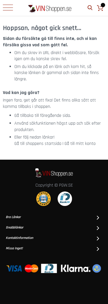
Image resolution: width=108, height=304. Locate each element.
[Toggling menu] (8, 7)
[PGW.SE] (49, 7)
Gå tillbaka (23, 116)
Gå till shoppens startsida (37, 144)
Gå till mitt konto (80, 144)
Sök (90, 8)
